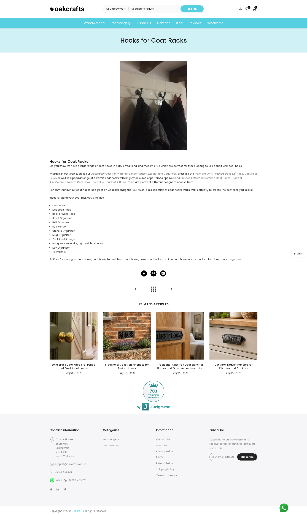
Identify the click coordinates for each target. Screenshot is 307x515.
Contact (163, 23)
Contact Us (163, 439)
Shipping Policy (165, 469)
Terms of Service (166, 475)
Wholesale (215, 23)
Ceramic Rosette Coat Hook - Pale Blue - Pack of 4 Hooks (90, 182)
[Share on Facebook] (144, 273)
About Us (161, 445)
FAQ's (159, 457)
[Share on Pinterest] (153, 273)
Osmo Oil (144, 23)
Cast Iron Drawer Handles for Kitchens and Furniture (233, 366)
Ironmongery (121, 23)
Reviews (195, 23)
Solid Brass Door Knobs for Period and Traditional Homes (73, 366)
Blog (179, 23)
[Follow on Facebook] (51, 489)
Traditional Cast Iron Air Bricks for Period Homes (127, 366)
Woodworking (94, 23)
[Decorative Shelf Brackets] (136, 289)
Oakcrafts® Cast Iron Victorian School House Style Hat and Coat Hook (134, 174)
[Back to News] (153, 289)
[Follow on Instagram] (58, 489)
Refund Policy (164, 463)
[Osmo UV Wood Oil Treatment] (171, 289)
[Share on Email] (163, 273)
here (239, 259)
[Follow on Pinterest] (64, 489)
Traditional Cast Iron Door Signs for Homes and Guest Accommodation (180, 366)
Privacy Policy (164, 451)
